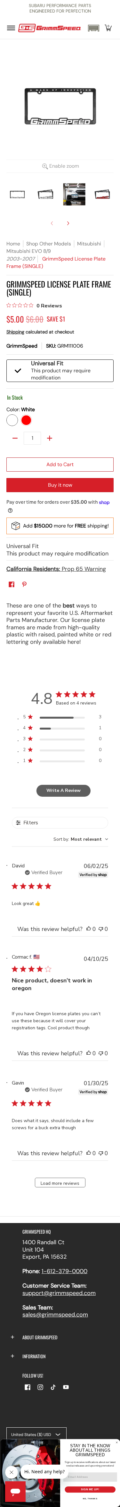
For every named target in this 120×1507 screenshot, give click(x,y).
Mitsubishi (89, 243)
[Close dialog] (117, 1442)
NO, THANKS (90, 1499)
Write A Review (63, 790)
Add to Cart (60, 464)
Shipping (15, 332)
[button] (93, 28)
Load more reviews (60, 1183)
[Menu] (10, 28)
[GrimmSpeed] (49, 28)
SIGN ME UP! (90, 1489)
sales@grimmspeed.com (55, 1314)
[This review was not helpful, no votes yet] (101, 929)
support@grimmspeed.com (59, 1293)
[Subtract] (15, 438)
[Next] (68, 223)
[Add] (49, 438)
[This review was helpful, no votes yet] (88, 929)
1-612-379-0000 (64, 1271)
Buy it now (60, 485)
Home (13, 243)
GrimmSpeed (21, 345)
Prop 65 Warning (56, 569)
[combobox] (80, 839)
